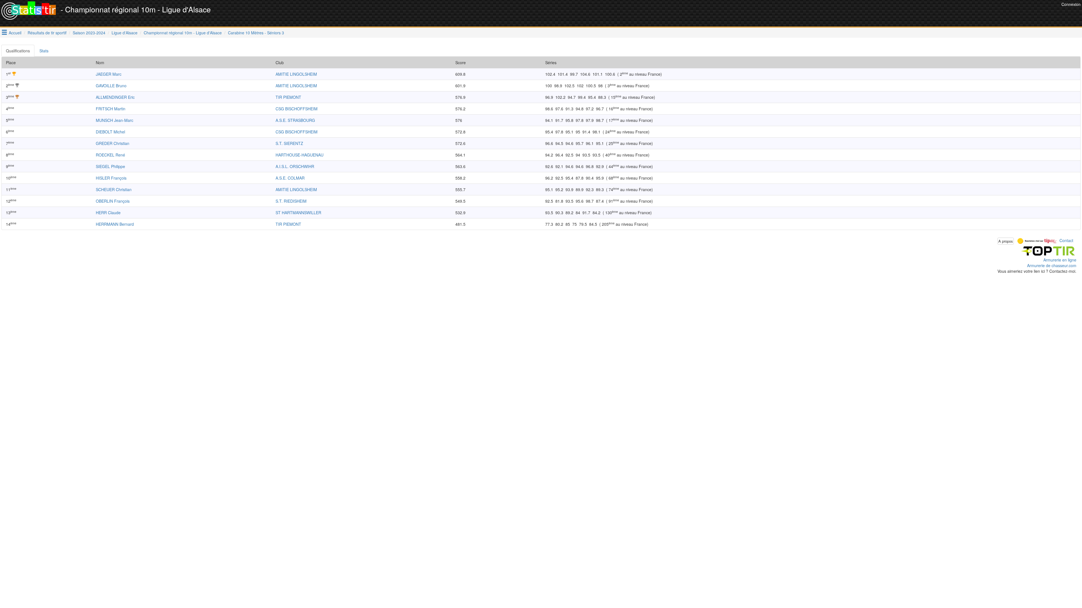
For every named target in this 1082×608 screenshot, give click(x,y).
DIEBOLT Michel (110, 132)
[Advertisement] (957, 14)
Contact (1066, 240)
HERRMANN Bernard (115, 224)
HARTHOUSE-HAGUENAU (299, 155)
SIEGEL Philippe (110, 166)
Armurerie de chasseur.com (1051, 265)
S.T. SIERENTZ (289, 143)
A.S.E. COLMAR (290, 178)
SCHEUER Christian (114, 189)
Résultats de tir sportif (47, 32)
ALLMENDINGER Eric (115, 97)
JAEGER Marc (108, 74)
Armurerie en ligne (1059, 260)
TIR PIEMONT (288, 97)
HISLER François (111, 178)
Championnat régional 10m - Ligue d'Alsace (183, 32)
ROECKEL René (110, 155)
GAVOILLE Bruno (111, 85)
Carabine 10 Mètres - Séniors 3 (256, 32)
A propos (1005, 241)
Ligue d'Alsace (125, 32)
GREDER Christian (112, 143)
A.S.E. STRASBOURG (295, 120)
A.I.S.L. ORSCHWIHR (295, 166)
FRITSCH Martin (110, 108)
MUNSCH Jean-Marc (114, 120)
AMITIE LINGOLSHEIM (296, 74)
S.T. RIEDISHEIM (291, 201)
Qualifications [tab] (18, 50)
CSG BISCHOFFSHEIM (297, 108)
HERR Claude (108, 212)
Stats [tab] (43, 50)
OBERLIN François (113, 201)
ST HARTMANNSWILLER (298, 212)
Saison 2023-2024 (89, 32)
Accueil (15, 32)
